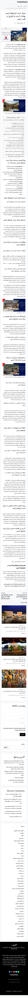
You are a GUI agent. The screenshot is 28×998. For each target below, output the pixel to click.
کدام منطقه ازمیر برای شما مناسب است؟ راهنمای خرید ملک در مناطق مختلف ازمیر (13, 801)
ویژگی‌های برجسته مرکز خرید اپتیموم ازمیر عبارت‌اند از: (13, 120)
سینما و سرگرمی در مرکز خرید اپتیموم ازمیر (16, 143)
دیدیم (22, 876)
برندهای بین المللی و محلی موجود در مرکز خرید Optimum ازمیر (16, 138)
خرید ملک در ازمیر (19, 48)
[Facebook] (10, 972)
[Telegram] (16, 972)
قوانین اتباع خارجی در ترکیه (17, 888)
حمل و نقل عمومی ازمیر (8, 280)
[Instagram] (12, 972)
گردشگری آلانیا (20, 896)
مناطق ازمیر (21, 926)
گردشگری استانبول (19, 903)
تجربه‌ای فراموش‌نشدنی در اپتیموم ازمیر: (16, 156)
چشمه (22, 855)
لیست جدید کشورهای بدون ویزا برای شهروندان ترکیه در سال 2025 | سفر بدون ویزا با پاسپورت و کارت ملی (13, 762)
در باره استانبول (20, 868)
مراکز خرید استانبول (19, 923)
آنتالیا (22, 835)
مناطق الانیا (21, 931)
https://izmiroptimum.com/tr (18, 561)
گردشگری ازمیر (20, 901)
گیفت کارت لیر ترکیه (19, 908)
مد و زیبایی (21, 918)
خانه (24, 6)
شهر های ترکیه (20, 881)
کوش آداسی (20, 893)
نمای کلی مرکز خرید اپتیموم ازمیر (18, 124)
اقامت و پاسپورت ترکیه (18, 840)
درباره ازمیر (21, 873)
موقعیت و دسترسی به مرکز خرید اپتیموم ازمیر (15, 128)
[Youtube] (14, 972)
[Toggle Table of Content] (22, 118)
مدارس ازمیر (20, 921)
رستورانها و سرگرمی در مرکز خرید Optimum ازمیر (14, 140)
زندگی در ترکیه (20, 878)
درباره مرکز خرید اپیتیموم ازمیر (17, 123)
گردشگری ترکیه (20, 906)
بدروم (22, 848)
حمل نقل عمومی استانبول (18, 858)
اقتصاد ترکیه (20, 843)
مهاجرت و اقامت (20, 933)
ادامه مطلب (23, 633)
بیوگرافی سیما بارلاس (19, 777)
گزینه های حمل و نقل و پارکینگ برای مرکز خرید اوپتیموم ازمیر (14, 132)
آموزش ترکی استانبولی (18, 830)
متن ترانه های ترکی (19, 913)
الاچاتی (22, 845)
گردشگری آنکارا (20, 898)
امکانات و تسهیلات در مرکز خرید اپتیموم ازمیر (15, 145)
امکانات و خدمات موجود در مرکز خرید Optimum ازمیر (15, 146)
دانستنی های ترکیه (19, 863)
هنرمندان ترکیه (20, 936)
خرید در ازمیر (19, 6)
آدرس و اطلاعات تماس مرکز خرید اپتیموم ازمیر (15, 154)
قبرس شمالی (20, 886)
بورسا (22, 850)
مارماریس (21, 911)
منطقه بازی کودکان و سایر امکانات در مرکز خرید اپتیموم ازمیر (14, 149)
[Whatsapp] (18, 972)
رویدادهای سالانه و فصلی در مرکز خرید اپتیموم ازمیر (14, 152)
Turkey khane (18, 806)
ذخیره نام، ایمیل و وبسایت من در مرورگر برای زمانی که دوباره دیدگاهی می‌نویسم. (14, 729)
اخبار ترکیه (21, 838)
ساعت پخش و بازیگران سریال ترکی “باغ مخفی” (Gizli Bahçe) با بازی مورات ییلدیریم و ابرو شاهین (14, 773)
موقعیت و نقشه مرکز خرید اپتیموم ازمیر (17, 129)
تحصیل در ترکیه (20, 853)
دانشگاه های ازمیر (19, 866)
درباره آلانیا (21, 871)
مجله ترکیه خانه (20, 916)
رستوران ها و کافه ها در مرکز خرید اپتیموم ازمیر (16, 142)
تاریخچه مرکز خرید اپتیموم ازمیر (17, 126)
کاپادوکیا (21, 891)
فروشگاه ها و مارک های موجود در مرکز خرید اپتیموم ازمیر (14, 135)
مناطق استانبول (20, 928)
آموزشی (21, 833)
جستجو (23, 744)
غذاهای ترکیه (20, 883)
